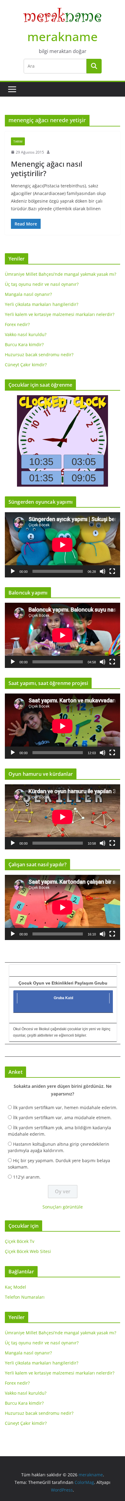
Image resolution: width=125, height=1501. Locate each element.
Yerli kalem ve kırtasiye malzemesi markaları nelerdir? (59, 314)
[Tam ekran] (112, 571)
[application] (62, 544)
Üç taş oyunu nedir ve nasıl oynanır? (42, 284)
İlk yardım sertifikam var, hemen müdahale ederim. (65, 1107)
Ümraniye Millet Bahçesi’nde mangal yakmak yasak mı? (60, 274)
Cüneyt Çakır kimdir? (26, 364)
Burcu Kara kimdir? (24, 344)
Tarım (17, 141)
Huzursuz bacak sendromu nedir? (39, 354)
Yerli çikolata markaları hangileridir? (41, 304)
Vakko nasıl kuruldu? (25, 334)
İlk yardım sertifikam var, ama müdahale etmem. (62, 1117)
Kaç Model (15, 1287)
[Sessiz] (103, 571)
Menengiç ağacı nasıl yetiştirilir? (46, 168)
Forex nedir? (17, 324)
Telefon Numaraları (25, 1297)
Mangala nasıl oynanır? (28, 294)
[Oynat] (13, 571)
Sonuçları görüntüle (62, 1207)
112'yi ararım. (27, 1177)
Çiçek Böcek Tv (19, 1241)
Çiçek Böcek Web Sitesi (28, 1251)
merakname (62, 36)
